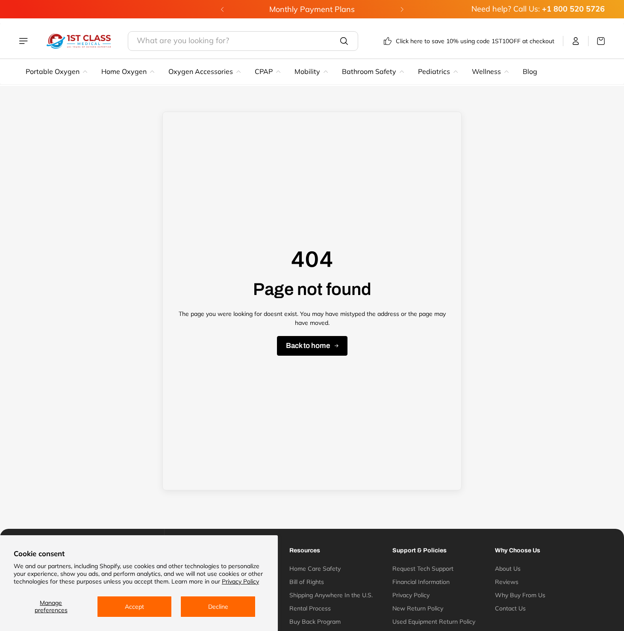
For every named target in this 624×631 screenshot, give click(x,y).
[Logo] (79, 41)
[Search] (344, 41)
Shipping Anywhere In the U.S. (331, 595)
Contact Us (510, 608)
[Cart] (597, 41)
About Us (508, 568)
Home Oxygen (124, 71)
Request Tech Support (422, 568)
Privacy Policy (240, 581)
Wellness (486, 71)
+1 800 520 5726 (573, 9)
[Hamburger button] (24, 41)
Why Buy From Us (520, 595)
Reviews (506, 582)
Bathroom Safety (369, 71)
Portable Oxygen (52, 71)
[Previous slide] (222, 9)
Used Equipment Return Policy (433, 621)
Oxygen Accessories (200, 71)
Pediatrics (434, 71)
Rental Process (310, 608)
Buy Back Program (315, 621)
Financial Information (421, 582)
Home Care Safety (315, 568)
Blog (530, 71)
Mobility (307, 71)
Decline (218, 606)
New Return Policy (417, 608)
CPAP (264, 71)
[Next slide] (402, 9)
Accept (134, 606)
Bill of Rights (306, 582)
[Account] (576, 41)
